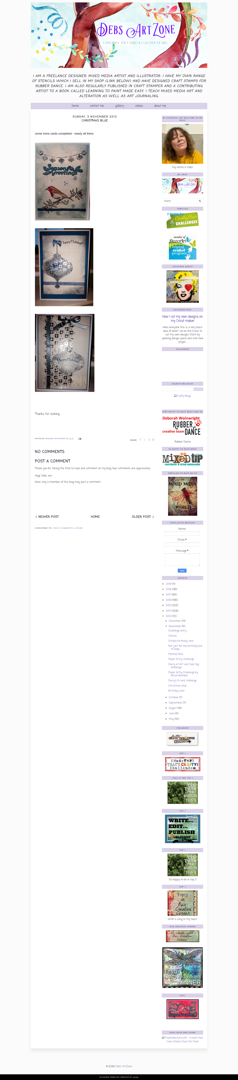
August (173, 708)
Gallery (119, 106)
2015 (168, 605)
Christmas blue (177, 686)
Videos (139, 106)
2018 (168, 589)
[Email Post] (79, 438)
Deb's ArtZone (123, 1066)
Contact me (97, 106)
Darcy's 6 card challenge (182, 681)
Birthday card (176, 691)
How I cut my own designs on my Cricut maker (182, 318)
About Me (160, 106)
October (173, 697)
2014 (168, 611)
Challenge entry (177, 631)
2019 (168, 584)
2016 (168, 600)
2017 (168, 595)
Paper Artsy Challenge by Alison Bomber (183, 674)
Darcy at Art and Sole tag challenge (183, 665)
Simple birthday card (180, 641)
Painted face (175, 654)
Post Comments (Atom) (68, 528)
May (171, 719)
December (175, 621)
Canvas (172, 636)
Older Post (141, 517)
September (175, 703)
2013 (168, 616)
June (171, 714)
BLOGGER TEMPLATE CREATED (114, 1077)
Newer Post (49, 517)
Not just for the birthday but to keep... (185, 647)
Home (75, 106)
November (175, 626)
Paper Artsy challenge (181, 659)
